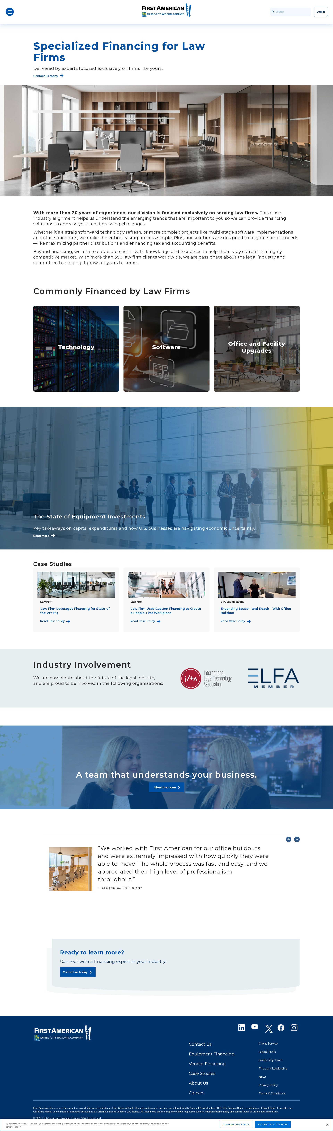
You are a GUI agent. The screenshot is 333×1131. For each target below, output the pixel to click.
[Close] (327, 1124)
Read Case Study (52, 621)
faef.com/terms (269, 1111)
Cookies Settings (236, 1124)
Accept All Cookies (273, 1124)
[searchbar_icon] (273, 12)
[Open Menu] (10, 12)
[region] (166, 1125)
